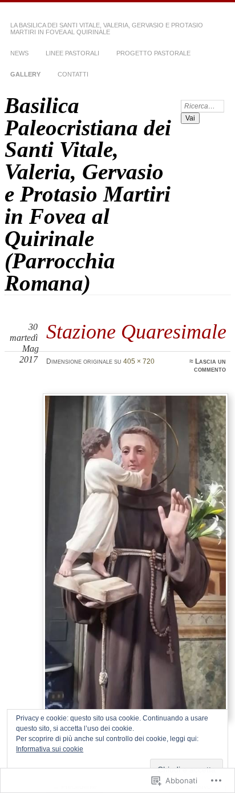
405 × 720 (139, 361)
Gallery (25, 74)
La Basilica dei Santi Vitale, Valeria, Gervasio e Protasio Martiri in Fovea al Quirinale (106, 28)
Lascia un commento (210, 365)
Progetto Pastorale (153, 53)
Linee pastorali (72, 53)
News (19, 53)
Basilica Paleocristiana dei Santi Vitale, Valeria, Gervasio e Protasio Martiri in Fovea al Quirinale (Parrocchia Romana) (88, 194)
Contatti (73, 74)
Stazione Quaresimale (136, 331)
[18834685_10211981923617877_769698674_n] (135, 556)
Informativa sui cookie (49, 749)
